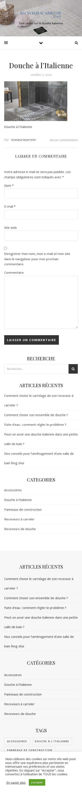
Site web (10, 227)
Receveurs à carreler (19, 519)
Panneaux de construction (23, 509)
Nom (9, 185)
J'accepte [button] (37, 782)
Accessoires (13, 490)
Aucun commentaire (64, 140)
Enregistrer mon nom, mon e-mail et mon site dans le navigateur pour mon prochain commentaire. (37, 259)
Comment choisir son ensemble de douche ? (36, 415)
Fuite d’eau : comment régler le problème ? (35, 424)
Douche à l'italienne (18, 500)
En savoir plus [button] (16, 782)
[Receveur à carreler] (41, 15)
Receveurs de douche (20, 529)
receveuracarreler (23, 140)
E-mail (10, 206)
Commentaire (14, 272)
